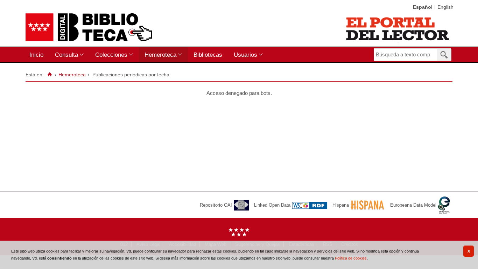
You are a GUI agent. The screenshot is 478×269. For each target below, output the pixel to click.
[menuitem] (38, 55)
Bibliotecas (208, 54)
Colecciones (111, 54)
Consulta (66, 54)
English (445, 7)
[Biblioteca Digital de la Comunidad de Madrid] (89, 27)
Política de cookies (351, 258)
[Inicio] (49, 74)
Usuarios (245, 54)
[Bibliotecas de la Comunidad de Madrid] (398, 29)
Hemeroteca (160, 54)
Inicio (36, 54)
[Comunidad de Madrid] (239, 234)
